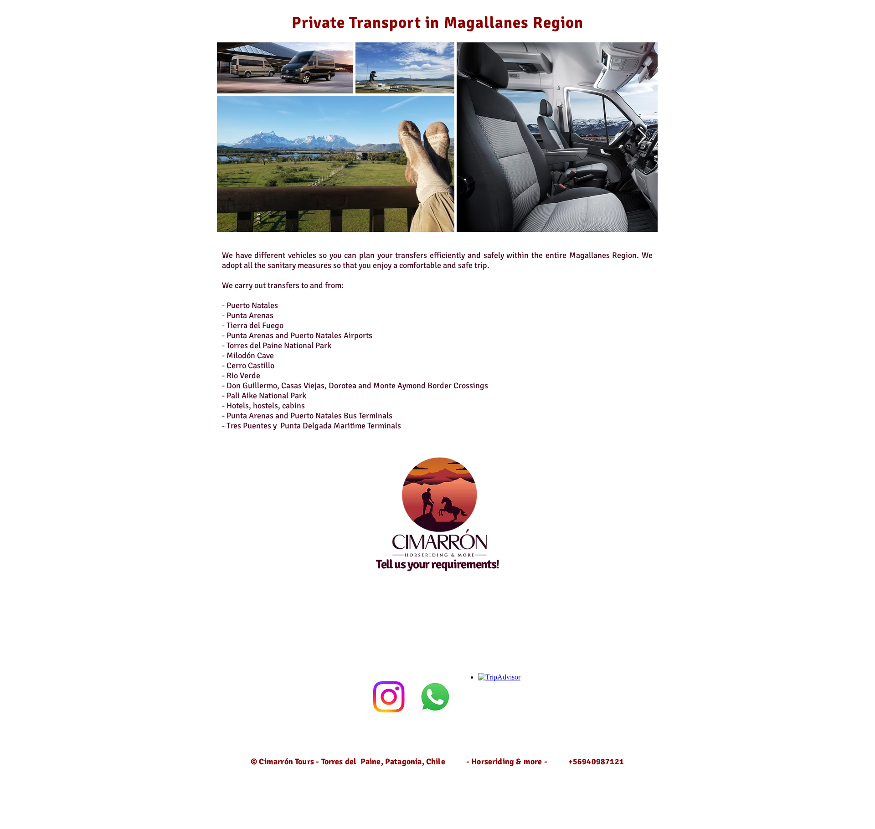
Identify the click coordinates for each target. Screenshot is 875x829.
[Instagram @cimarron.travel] (389, 697)
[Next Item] (642, 137)
